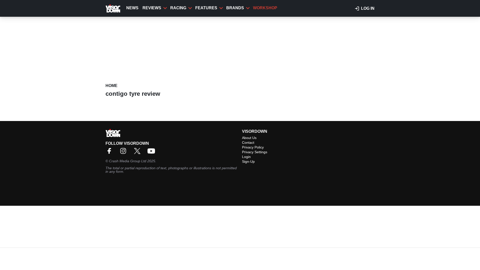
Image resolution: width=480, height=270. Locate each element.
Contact (248, 142)
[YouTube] (153, 152)
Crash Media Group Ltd (127, 161)
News (132, 8)
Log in (367, 8)
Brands (235, 8)
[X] (139, 152)
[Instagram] (125, 152)
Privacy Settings (254, 152)
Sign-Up (248, 161)
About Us (249, 138)
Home (112, 86)
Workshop (265, 8)
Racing (178, 8)
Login (246, 156)
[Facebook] (111, 152)
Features (206, 8)
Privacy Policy (253, 147)
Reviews (151, 8)
